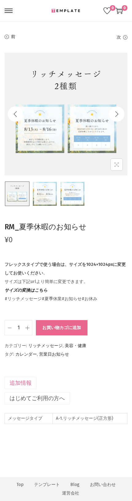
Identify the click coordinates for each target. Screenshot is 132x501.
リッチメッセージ (45, 345)
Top (20, 484)
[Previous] (15, 114)
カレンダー (26, 354)
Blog (75, 484)
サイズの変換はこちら (26, 290)
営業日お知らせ (54, 354)
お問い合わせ (103, 484)
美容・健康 (75, 345)
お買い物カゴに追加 (61, 327)
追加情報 (21, 383)
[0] (107, 10)
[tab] (66, 383)
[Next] (116, 114)
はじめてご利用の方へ (37, 398)
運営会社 (70, 493)
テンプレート (47, 484)
